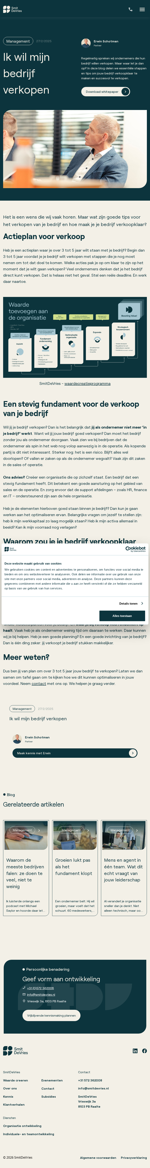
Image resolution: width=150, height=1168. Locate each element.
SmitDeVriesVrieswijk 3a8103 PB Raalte (89, 1101)
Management (18, 41)
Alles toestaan (122, 616)
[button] (142, 9)
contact (39, 683)
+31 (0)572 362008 (40, 988)
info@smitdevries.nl (41, 994)
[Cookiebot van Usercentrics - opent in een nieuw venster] (128, 549)
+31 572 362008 (90, 1080)
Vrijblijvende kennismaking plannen (51, 1015)
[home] (12, 9)
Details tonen (128, 603)
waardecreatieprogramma (87, 383)
